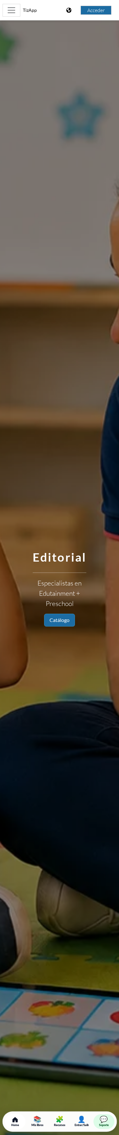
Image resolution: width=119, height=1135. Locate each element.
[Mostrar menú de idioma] (69, 10)
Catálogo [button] (59, 620)
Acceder (96, 10)
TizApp (30, 10)
